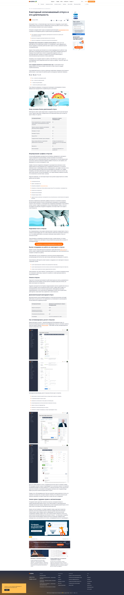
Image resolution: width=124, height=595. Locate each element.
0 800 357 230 (31, 577)
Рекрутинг (42, 4)
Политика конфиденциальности (74, 579)
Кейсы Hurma (89, 585)
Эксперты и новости (57, 4)
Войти (86, 1)
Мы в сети (59, 583)
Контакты (59, 579)
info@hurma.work (32, 579)
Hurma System (45, 325)
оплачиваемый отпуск (63, 29)
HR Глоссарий (89, 589)
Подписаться (60, 544)
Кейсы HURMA (70, 4)
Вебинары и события (61, 581)
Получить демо (91, 1)
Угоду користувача (64, 546)
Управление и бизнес (49, 4)
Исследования (89, 581)
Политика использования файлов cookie (75, 577)
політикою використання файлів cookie (10, 587)
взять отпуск (63, 249)
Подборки (64, 4)
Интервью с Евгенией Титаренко (38, 558)
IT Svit (65, 592)
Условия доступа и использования (74, 583)
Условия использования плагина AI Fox (75, 581)
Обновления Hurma (90, 587)
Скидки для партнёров (61, 585)
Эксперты (88, 579)
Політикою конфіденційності (55, 546)
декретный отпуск (44, 185)
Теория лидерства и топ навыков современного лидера (58, 559)
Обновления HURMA (77, 4)
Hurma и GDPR (71, 585)
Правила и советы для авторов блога (75, 575)
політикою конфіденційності (16, 586)
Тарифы (59, 575)
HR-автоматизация (43, 575)
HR (38, 4)
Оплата (59, 577)
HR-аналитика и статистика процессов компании (47, 586)
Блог (30, 8)
